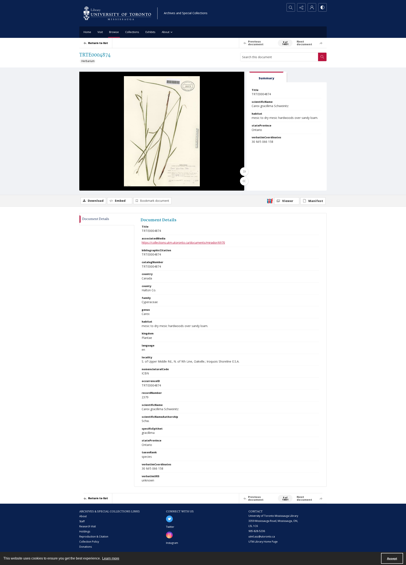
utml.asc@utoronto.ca (261, 536)
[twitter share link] (169, 519)
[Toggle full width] (244, 171)
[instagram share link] (169, 535)
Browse (114, 32)
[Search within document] (322, 57)
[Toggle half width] (244, 181)
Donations (85, 547)
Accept (392, 558)
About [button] (165, 32)
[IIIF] (269, 200)
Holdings (84, 531)
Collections (132, 32)
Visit (100, 32)
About (83, 516)
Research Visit (87, 526)
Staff (82, 521)
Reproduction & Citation (93, 536)
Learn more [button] (110, 558)
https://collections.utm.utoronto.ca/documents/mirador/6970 (183, 243)
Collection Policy (89, 541)
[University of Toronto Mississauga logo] (117, 13)
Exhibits (150, 32)
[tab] (266, 77)
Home (87, 32)
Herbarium (88, 61)
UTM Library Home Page (263, 541)
